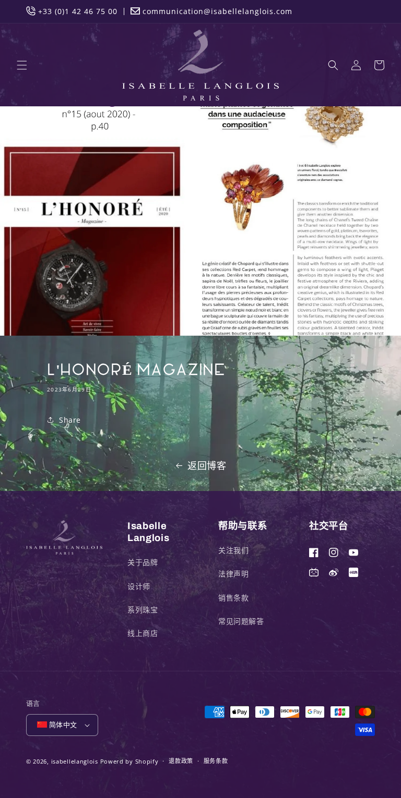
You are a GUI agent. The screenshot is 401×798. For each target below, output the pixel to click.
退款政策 (181, 761)
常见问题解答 (241, 621)
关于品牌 (142, 562)
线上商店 (142, 633)
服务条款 (216, 761)
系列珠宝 (142, 610)
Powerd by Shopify (129, 761)
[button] (21, 65)
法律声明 (233, 574)
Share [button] (70, 420)
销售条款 (233, 598)
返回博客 (206, 465)
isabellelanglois (74, 761)
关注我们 (233, 550)
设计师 (138, 586)
